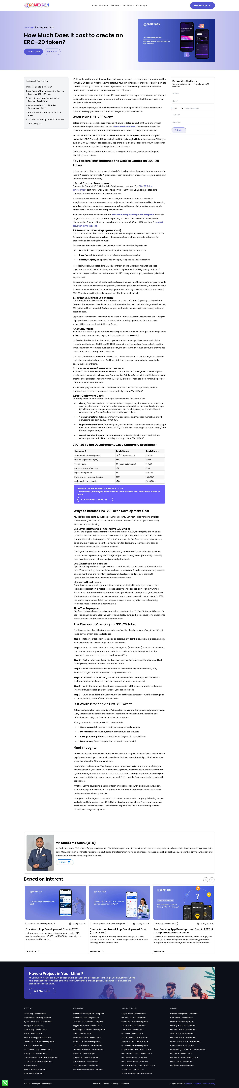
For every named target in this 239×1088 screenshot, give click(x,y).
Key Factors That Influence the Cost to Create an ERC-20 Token (46, 92)
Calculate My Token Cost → (95, 499)
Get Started (41, 991)
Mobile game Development (182, 1065)
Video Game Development (182, 1033)
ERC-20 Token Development (133, 1017)
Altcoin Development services (134, 1037)
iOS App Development (33, 1025)
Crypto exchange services (132, 1069)
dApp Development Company (134, 1061)
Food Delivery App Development (38, 1049)
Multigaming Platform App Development (188, 1049)
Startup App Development (35, 1053)
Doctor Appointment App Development (41, 1057)
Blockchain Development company (88, 1013)
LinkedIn (62, 862)
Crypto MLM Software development (136, 1073)
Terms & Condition (193, 1084)
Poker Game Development (181, 1021)
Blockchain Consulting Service (86, 1017)
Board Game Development (182, 1061)
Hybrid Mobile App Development (38, 1021)
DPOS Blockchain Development (86, 1065)
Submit (178, 130)
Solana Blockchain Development (87, 1037)
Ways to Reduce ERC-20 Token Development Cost (42, 106)
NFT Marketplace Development (134, 1045)
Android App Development (35, 1029)
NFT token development (132, 1033)
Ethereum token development (134, 1021)
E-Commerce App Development (38, 1061)
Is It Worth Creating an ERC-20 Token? (46, 119)
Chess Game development (182, 1045)
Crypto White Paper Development (136, 1049)
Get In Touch (33, 51)
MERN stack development (35, 1069)
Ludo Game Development (181, 1017)
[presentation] (205, 879)
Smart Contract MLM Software (134, 1041)
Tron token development (132, 1029)
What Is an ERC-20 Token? (39, 87)
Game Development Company (183, 1013)
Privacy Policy (209, 1084)
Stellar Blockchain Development (86, 1041)
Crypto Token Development (133, 1013)
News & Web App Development (37, 1037)
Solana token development (133, 1025)
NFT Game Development (181, 1053)
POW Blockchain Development (86, 1057)
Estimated (52, 51)
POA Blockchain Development (86, 1061)
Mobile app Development (35, 1013)
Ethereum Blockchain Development (88, 1049)
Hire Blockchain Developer (84, 1053)
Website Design (30, 1065)
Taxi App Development (34, 1045)
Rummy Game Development (183, 1025)
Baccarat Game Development (183, 1029)
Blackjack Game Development (183, 1037)
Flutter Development (33, 1033)
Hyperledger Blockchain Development (89, 1029)
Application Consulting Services (37, 1017)
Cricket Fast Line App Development (39, 1041)
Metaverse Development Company (88, 1069)
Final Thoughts (34, 124)
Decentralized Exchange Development (138, 1065)
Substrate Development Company (88, 1021)
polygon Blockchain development (87, 1025)
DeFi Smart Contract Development (136, 1053)
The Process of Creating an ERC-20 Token (44, 114)
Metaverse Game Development (184, 1057)
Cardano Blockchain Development (88, 1045)
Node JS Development (33, 1073)
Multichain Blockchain (82, 1033)
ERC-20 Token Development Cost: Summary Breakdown (43, 99)
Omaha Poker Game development (185, 1041)
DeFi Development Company (134, 1057)
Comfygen (29, 27)
